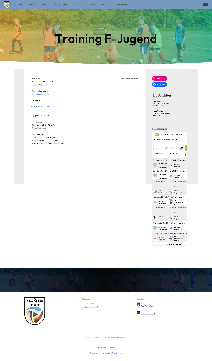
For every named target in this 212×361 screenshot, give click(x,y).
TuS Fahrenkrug (147, 306)
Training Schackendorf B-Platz (46, 106)
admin (112, 347)
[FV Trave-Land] (6, 4)
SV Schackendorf (148, 314)
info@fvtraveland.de (90, 307)
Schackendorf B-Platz (40, 94)
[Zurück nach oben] (202, 351)
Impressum (101, 347)
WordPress (116, 353)
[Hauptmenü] (205, 4)
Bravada (106, 353)
